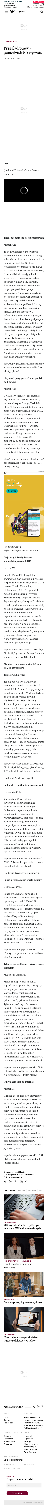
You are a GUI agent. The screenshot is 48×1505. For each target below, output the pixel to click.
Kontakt (7, 1420)
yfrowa (21, 11)
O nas (6, 1417)
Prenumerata (9, 1441)
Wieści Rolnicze (30, 1449)
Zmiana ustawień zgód (33, 1420)
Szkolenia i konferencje (13, 1460)
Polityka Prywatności (32, 1417)
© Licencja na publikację (14, 1172)
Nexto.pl (27, 1441)
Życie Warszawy (31, 1452)
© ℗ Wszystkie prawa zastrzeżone (18, 1175)
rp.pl (6, 163)
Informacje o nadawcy (33, 1425)
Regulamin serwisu (32, 1423)
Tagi (40, 1190)
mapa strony (9, 1464)
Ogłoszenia (8, 1439)
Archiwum (8, 1444)
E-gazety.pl (28, 1439)
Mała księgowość (31, 1444)
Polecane (21, 1190)
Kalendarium (29, 1464)
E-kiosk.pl (28, 1436)
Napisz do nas (9, 1423)
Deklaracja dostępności (33, 1428)
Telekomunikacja (11, 42)
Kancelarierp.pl (30, 1447)
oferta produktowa (12, 1469)
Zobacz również (9, 1190)
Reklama (7, 1436)
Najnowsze (32, 1190)
